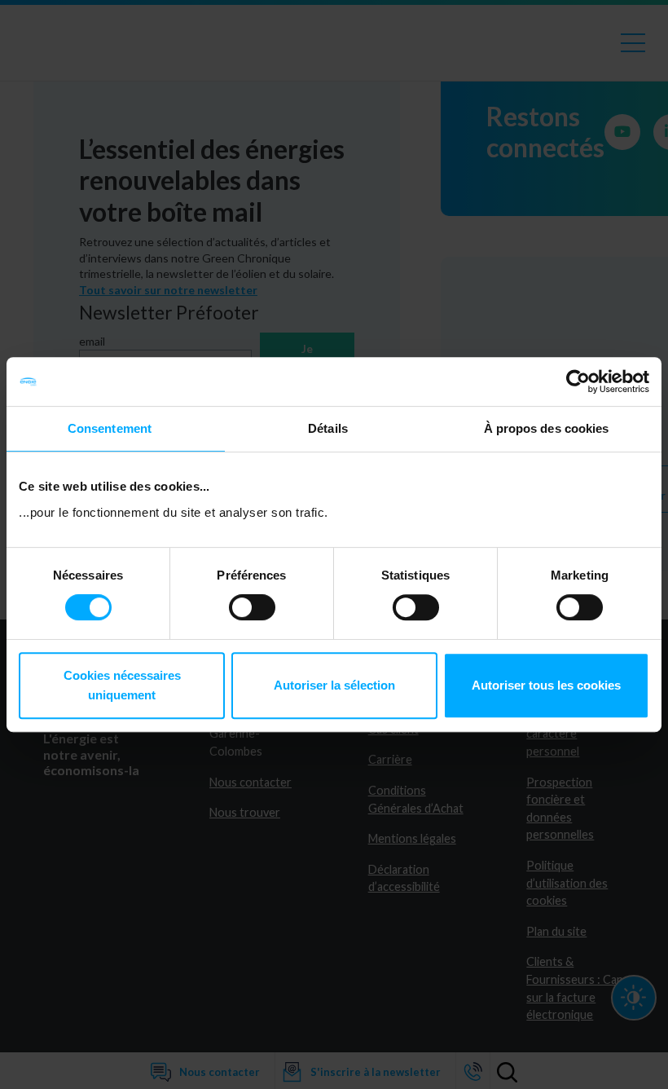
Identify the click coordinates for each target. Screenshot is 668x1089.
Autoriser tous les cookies (546, 685)
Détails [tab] (328, 428)
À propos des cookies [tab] (546, 428)
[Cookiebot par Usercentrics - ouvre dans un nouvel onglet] (578, 381)
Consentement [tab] (110, 428)
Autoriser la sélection (334, 685)
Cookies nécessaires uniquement (122, 685)
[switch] (252, 607)
